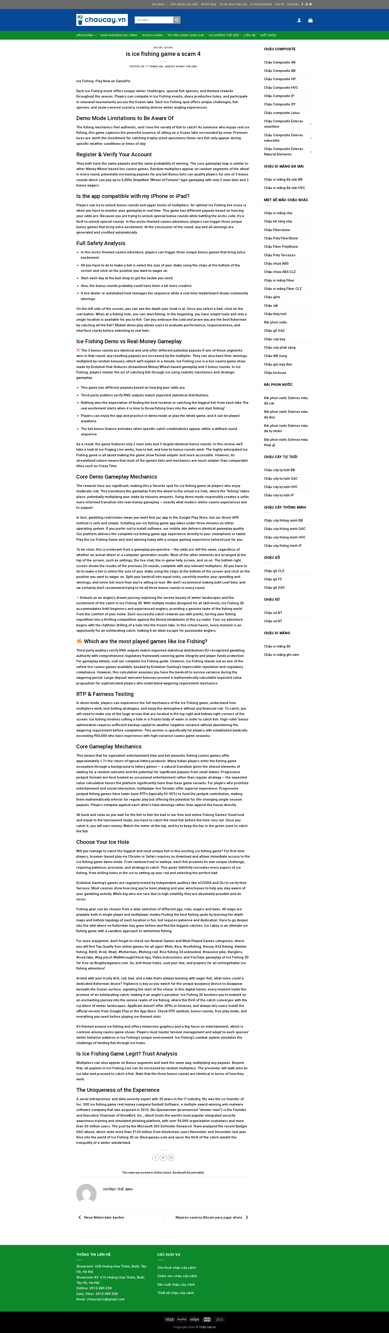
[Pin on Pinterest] (170, 1157)
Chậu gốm (272, 297)
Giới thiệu (293, 4)
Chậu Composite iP (279, 96)
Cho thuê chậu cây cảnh (176, 1268)
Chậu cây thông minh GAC (284, 529)
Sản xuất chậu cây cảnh (176, 1285)
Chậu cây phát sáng (280, 347)
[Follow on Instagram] (306, 4)
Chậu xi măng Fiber (279, 280)
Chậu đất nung (275, 356)
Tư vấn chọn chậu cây (233, 4)
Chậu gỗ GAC (274, 331)
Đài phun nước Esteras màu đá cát (286, 400)
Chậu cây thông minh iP (283, 546)
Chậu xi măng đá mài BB (283, 179)
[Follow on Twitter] (310, 4)
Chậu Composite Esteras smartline (283, 124)
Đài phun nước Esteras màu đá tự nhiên (286, 428)
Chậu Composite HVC (281, 88)
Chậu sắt (271, 306)
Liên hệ (279, 4)
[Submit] (177, 19)
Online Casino (163, 47)
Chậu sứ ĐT (273, 621)
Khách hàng (208, 4)
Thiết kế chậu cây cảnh (175, 1293)
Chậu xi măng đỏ (277, 646)
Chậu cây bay (274, 339)
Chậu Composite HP (280, 79)
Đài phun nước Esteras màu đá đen (286, 414)
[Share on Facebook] (155, 1157)
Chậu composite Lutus (282, 113)
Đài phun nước (275, 322)
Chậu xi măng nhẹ (278, 213)
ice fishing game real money (112, 1104)
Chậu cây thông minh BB (283, 520)
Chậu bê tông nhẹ (278, 221)
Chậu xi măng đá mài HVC (284, 188)
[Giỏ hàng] (310, 20)
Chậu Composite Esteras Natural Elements (283, 151)
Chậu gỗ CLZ (274, 571)
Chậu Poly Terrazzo (279, 255)
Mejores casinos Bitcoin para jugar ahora (209, 1218)
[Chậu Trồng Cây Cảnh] (102, 20)
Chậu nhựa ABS (276, 263)
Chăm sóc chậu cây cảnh (177, 1276)
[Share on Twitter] (163, 1157)
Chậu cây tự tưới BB (279, 470)
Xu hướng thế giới (261, 4)
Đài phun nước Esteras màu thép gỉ (286, 442)
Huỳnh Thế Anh (186, 66)
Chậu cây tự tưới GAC (281, 479)
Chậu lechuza (275, 373)
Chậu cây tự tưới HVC (281, 487)
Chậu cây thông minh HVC (284, 537)
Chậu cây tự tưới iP (279, 495)
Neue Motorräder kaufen (103, 1218)
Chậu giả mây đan (278, 364)
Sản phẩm (158, 4)
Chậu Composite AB (280, 62)
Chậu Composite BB (280, 71)
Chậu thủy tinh (275, 314)
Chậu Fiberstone (277, 230)
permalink (197, 1172)
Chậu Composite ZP (280, 104)
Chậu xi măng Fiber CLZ (283, 289)
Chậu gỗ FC (273, 579)
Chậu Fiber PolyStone (281, 247)
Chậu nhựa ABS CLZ (280, 272)
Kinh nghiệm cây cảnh (184, 4)
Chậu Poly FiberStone (281, 238)
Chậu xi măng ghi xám (281, 655)
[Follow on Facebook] (302, 4)
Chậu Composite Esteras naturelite (283, 138)
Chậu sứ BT (273, 613)
